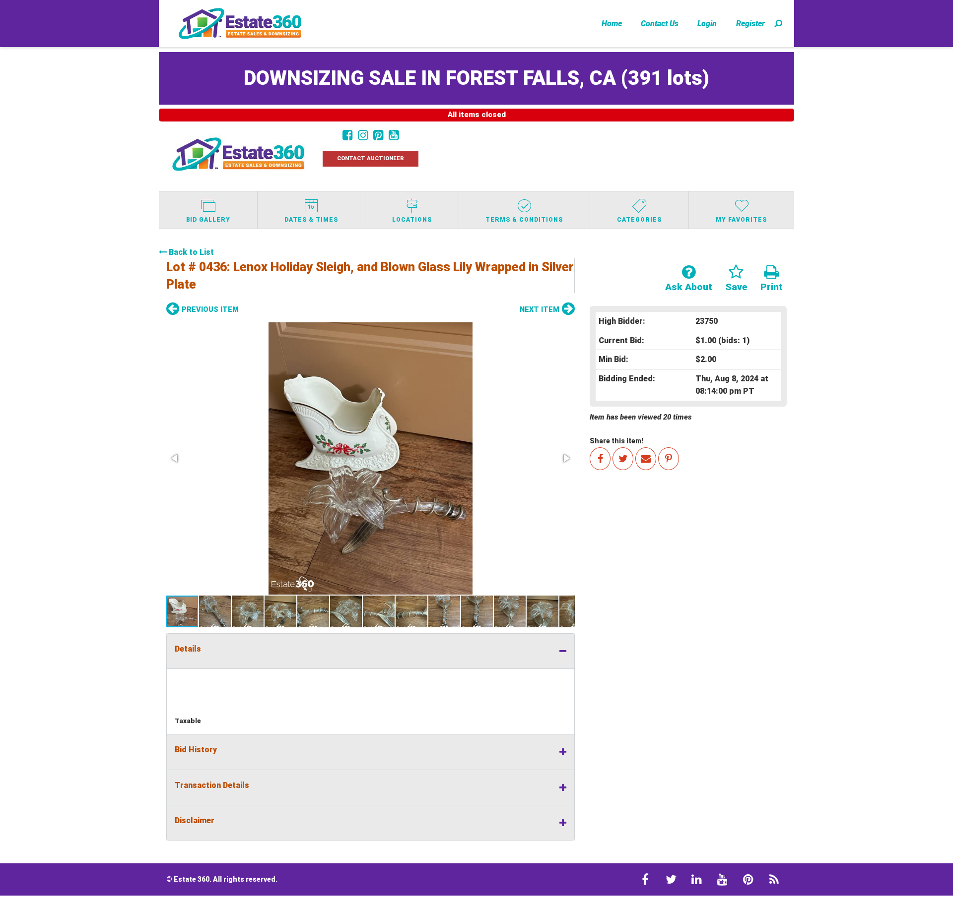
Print (771, 287)
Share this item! (616, 441)
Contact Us (660, 23)
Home (612, 23)
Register (750, 23)
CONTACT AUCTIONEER (370, 158)
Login (707, 23)
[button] (370, 458)
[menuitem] (611, 23)
